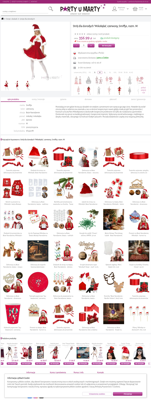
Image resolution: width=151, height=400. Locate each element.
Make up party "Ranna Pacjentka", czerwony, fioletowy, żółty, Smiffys (63, 346)
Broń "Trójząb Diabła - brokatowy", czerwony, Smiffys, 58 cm (49, 345)
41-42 (131, 72)
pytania (63, 99)
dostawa (88, 99)
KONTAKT (34, 2)
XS (90, 72)
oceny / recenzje (38, 99)
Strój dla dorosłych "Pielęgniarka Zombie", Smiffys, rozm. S (78, 346)
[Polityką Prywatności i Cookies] (107, 386)
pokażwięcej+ (143, 90)
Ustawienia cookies (97, 394)
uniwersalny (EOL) (80, 72)
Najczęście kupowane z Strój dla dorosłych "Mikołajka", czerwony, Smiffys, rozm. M (33, 139)
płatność (113, 99)
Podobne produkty (9, 338)
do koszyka (106, 46)
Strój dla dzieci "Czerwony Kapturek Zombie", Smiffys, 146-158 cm (35, 346)
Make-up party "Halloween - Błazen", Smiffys (21, 345)
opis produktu (13, 99)
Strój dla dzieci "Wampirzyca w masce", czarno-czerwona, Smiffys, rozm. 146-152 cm (134, 347)
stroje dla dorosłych (27, 19)
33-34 (120, 72)
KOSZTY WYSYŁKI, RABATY (20, 2)
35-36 (126, 72)
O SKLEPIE (6, 2)
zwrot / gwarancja (138, 99)
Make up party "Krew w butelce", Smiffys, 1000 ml (7, 345)
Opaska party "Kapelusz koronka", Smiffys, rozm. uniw (92, 345)
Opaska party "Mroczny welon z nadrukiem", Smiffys (120, 345)
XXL (115, 72)
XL (110, 72)
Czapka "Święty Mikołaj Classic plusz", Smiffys (106, 345)
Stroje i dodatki (12, 19)
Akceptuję (128, 394)
